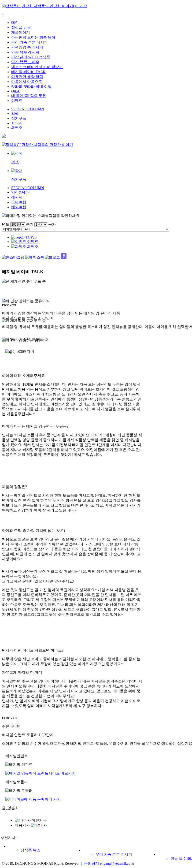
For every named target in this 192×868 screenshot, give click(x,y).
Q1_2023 (80, 6)
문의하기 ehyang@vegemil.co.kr (109, 863)
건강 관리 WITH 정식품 (30, 57)
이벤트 (16, 101)
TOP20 (16, 123)
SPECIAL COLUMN (27, 109)
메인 (15, 23)
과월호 (16, 128)
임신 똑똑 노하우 (25, 62)
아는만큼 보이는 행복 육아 (33, 37)
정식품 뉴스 (21, 28)
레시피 (16, 197)
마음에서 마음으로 (26, 82)
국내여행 (18, 202)
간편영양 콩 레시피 (27, 47)
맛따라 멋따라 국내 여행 (31, 87)
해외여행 (18, 207)
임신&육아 (20, 192)
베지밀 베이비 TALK (28, 72)
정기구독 (18, 118)
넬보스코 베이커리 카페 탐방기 (37, 67)
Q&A (15, 91)
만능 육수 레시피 (25, 52)
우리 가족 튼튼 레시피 (29, 42)
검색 (15, 113)
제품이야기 (20, 32)
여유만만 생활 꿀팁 (27, 77)
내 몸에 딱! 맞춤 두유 (28, 96)
